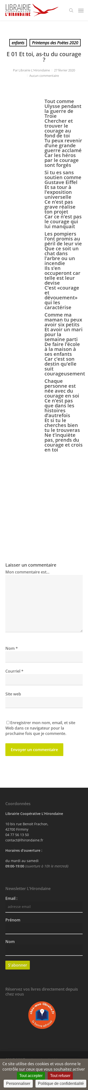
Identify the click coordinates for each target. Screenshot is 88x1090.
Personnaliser (18, 1083)
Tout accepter (31, 1076)
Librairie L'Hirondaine (34, 70)
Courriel (14, 671)
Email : (11, 898)
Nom (11, 648)
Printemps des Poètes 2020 (55, 42)
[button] (81, 10)
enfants (18, 42)
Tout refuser (60, 1076)
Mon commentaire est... (27, 572)
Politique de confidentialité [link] (61, 1083)
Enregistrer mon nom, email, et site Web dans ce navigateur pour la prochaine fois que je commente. (40, 728)
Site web (13, 694)
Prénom (12, 920)
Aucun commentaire (44, 75)
